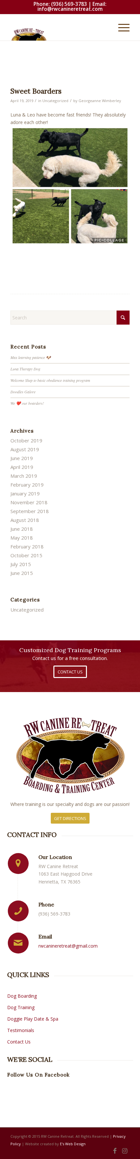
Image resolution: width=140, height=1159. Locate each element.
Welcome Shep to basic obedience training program (50, 380)
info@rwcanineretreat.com (70, 9)
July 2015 (20, 564)
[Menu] (121, 27)
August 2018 (24, 520)
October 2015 (26, 555)
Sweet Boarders (36, 91)
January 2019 (25, 493)
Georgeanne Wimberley (99, 100)
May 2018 (21, 537)
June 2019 (21, 458)
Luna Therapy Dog (25, 368)
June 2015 (21, 573)
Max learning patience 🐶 (30, 357)
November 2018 (29, 502)
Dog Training (21, 1007)
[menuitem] (121, 27)
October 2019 (26, 440)
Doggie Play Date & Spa (32, 1019)
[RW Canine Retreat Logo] (57, 34)
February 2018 (27, 546)
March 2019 (23, 476)
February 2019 (27, 484)
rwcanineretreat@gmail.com (68, 946)
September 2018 (29, 511)
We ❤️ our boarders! (27, 403)
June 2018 (21, 529)
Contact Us (19, 1042)
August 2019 (24, 449)
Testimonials (20, 1030)
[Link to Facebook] (115, 1151)
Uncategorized (55, 100)
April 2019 (21, 467)
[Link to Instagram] (125, 1151)
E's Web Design (73, 1143)
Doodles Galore (22, 391)
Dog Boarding (22, 996)
